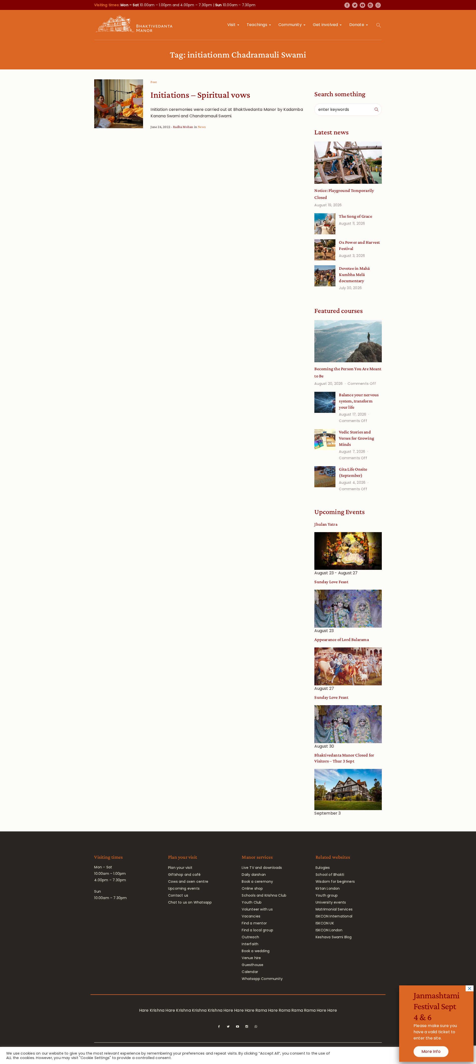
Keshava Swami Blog (334, 937)
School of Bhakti (330, 874)
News (202, 127)
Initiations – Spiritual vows (200, 95)
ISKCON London (329, 930)
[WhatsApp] (378, 5)
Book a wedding (255, 950)
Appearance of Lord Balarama (341, 639)
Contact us (178, 895)
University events (331, 902)
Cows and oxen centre (188, 881)
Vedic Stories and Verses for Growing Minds (356, 438)
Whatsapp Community (262, 978)
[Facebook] (347, 5)
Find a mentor (254, 923)
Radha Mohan (183, 127)
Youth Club (252, 902)
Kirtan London (328, 888)
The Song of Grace (355, 216)
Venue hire (251, 957)
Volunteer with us (257, 909)
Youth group (327, 895)
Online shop (252, 888)
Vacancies (251, 916)
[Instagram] (370, 5)
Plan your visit (180, 867)
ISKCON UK (325, 923)
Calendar (250, 971)
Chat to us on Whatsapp (190, 902)
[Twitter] (354, 5)
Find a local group (257, 930)
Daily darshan (254, 874)
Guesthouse (252, 964)
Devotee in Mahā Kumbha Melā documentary (354, 274)
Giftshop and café (184, 874)
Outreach (250, 937)
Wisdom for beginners (335, 881)
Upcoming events (184, 888)
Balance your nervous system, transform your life (359, 401)
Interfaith (250, 944)
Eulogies (323, 867)
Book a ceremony (257, 881)
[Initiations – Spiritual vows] (118, 103)
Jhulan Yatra (325, 524)
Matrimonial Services (334, 909)
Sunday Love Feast (331, 581)
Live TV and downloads (262, 867)
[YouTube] (362, 5)
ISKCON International (334, 916)
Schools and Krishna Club (264, 895)
